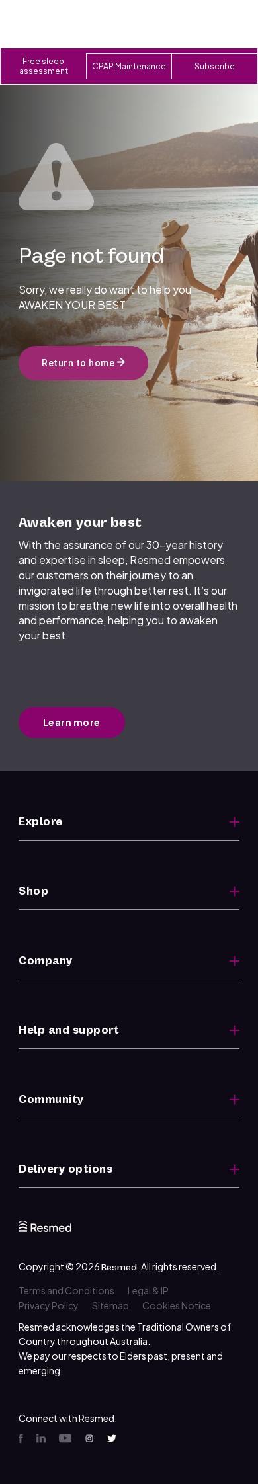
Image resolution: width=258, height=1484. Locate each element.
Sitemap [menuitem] (110, 1305)
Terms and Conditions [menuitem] (66, 1290)
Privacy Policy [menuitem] (49, 1305)
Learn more (72, 722)
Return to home (79, 363)
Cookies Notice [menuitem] (176, 1305)
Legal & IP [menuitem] (148, 1290)
